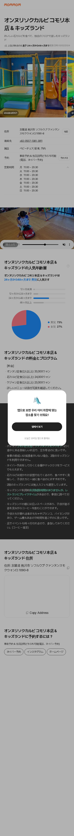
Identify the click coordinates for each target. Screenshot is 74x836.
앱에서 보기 (37, 426)
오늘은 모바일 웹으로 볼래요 (37, 438)
